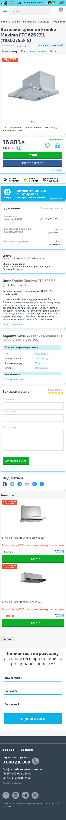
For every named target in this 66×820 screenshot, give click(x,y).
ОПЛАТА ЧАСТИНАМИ (32, 179)
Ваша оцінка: (55, 389)
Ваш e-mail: (9, 411)
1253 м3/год (41, 358)
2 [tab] (34, 122)
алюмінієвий (41, 367)
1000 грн (10, 60)
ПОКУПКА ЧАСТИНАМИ (12, 179)
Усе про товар (10, 51)
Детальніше (56, 198)
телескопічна (42, 353)
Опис (23, 51)
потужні (7, 639)
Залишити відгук (15, 460)
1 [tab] (32, 122)
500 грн (10, 503)
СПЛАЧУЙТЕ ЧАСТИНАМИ (51, 179)
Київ (56, 208)
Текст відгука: (11, 426)
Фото (53, 51)
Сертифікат (10, 59)
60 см (38, 363)
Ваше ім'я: (8, 399)
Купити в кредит (32, 163)
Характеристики (38, 51)
